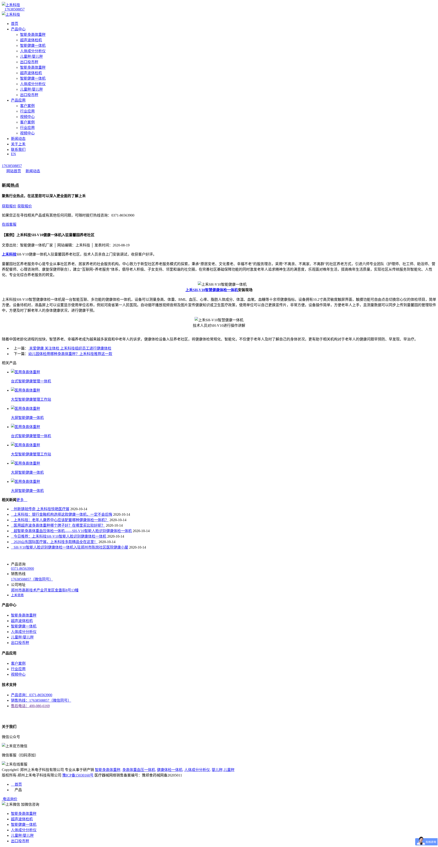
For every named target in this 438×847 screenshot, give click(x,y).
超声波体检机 (31, 40)
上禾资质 (17, 595)
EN (13, 154)
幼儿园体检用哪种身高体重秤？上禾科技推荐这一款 (70, 354)
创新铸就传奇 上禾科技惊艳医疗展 (40, 509)
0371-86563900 (22, 568)
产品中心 (18, 29)
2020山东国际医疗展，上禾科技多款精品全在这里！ (54, 542)
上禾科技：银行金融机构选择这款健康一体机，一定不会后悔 (61, 514)
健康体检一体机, (170, 770)
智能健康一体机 (33, 45)
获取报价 (9, 206)
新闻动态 (18, 139)
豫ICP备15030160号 (78, 775)
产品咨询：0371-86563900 (31, 695)
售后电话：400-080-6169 (30, 706)
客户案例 (27, 106)
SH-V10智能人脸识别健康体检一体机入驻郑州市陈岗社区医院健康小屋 (69, 547)
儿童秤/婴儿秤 (31, 56)
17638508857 (15, 9)
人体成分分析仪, (197, 770)
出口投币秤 (29, 62)
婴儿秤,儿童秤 (223, 770)
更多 (21, 500)
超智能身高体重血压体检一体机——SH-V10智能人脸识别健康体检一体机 (71, 531)
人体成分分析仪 (33, 51)
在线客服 (9, 224)
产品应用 (18, 100)
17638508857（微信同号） (32, 579)
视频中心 (27, 117)
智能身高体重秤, (108, 770)
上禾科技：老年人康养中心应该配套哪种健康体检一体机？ (60, 520)
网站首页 (13, 171)
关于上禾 (18, 144)
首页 (14, 24)
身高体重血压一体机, (139, 770)
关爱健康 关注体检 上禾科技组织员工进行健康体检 (69, 348)
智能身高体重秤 (33, 35)
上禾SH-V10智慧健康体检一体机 (211, 290)
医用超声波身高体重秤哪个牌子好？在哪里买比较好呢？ (58, 525)
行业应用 (27, 111)
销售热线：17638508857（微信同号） (41, 700)
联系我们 (18, 150)
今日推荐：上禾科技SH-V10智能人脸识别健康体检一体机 (58, 536)
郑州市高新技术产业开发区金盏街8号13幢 (44, 590)
